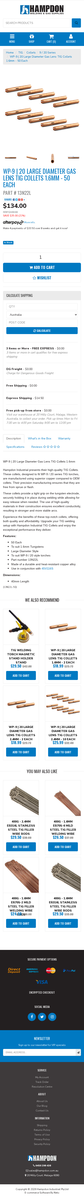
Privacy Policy (42, 1139)
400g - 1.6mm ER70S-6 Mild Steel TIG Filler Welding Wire (63, 828)
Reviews (37, 447)
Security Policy (42, 1144)
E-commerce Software (37, 1192)
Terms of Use (42, 1134)
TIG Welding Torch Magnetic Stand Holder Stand (21, 656)
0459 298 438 (43, 1165)
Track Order (42, 1082)
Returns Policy (42, 1130)
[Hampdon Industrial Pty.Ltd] (42, 10)
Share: (8, 199)
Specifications (15, 447)
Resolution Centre (42, 1086)
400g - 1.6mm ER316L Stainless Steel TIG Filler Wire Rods (63, 904)
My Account (42, 1077)
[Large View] (10, 158)
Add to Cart (44, 267)
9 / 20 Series (47, 53)
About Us (42, 1101)
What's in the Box (39, 438)
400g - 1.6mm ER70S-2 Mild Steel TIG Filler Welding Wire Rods (21, 906)
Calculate (43, 330)
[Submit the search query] (76, 23)
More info (29, 222)
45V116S (47, 568)
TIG (20, 53)
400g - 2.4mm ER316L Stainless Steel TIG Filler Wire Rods (21, 828)
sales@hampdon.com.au (43, 1170)
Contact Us (42, 1110)
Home (10, 53)
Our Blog (42, 1106)
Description (13, 438)
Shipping (42, 1125)
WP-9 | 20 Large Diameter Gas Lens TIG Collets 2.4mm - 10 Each (63, 733)
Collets (31, 53)
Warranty (64, 438)
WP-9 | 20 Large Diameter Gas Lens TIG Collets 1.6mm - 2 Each (63, 656)
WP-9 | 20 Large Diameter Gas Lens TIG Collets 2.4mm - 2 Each (21, 733)
